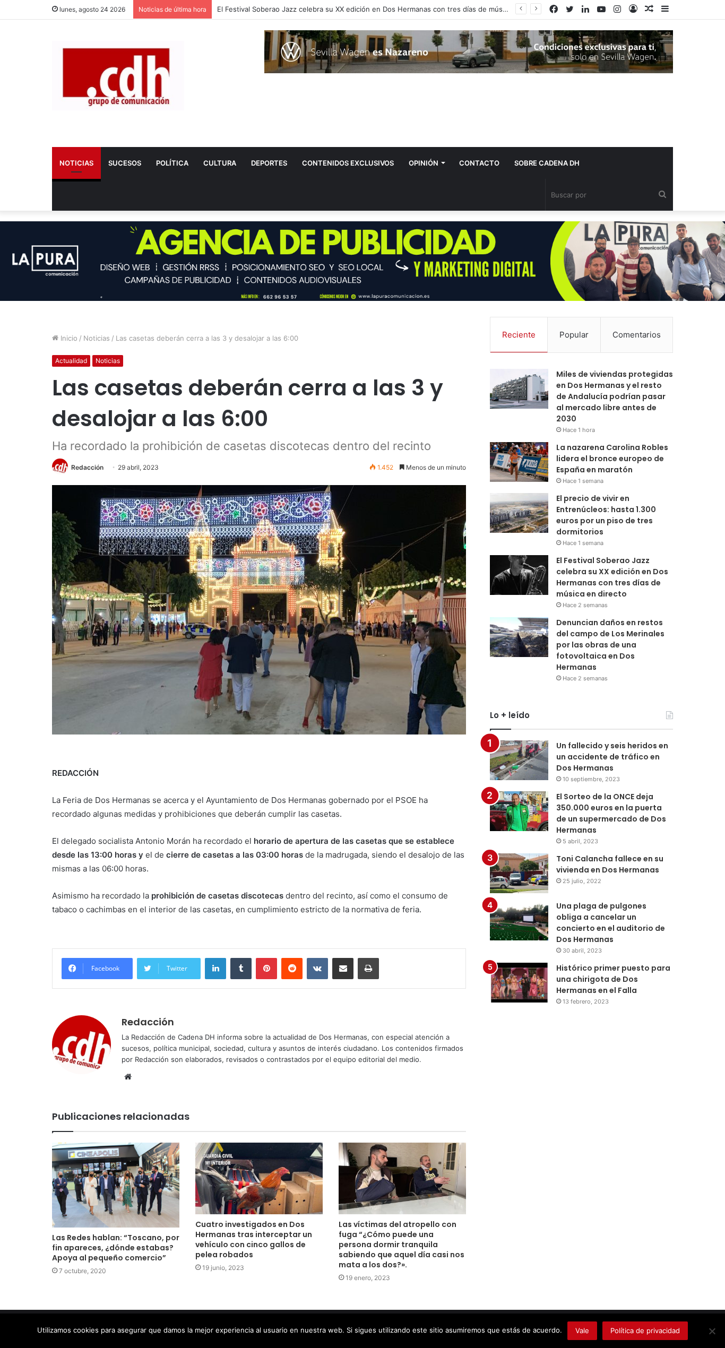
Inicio (67, 338)
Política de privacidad (645, 1330)
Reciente (519, 335)
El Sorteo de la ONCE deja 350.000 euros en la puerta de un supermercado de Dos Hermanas (611, 813)
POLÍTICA (172, 163)
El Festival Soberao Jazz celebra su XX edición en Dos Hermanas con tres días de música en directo (382, 9)
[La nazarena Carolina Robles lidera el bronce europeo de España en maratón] (519, 462)
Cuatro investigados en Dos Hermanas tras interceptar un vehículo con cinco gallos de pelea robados (253, 1239)
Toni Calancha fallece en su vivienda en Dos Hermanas (609, 864)
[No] (711, 1331)
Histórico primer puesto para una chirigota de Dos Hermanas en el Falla (613, 979)
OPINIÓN (423, 163)
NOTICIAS (76, 163)
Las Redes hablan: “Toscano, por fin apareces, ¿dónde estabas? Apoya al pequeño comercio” (115, 1247)
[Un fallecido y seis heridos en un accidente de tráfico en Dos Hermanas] (519, 760)
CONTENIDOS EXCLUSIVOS (348, 163)
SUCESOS (124, 163)
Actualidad (71, 361)
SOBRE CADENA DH (547, 163)
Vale (582, 1330)
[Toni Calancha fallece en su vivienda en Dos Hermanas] (519, 873)
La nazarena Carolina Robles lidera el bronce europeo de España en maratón (612, 458)
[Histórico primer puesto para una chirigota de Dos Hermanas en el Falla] (519, 983)
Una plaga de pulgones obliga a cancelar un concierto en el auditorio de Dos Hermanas (610, 923)
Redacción (87, 467)
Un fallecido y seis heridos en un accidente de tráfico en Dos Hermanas (612, 756)
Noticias (96, 338)
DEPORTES (269, 163)
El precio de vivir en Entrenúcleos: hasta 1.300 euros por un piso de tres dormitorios (606, 515)
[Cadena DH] (118, 75)
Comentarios (636, 335)
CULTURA (219, 163)
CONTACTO (479, 163)
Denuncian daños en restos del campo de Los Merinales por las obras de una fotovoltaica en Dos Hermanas (610, 644)
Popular (574, 335)
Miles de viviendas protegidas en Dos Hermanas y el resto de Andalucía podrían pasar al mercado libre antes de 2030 (614, 396)
